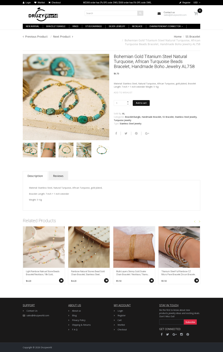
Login (120, 310)
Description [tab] (35, 176)
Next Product (62, 36)
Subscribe (190, 322)
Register (122, 315)
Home (178, 36)
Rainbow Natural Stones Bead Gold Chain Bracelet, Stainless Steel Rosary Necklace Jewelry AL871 (88, 273)
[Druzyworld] (43, 13)
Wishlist (121, 324)
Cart (120, 320)
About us (76, 310)
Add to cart (141, 103)
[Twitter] (125, 133)
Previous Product (36, 36)
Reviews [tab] (58, 176)
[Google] (147, 133)
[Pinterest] (187, 334)
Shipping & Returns (81, 324)
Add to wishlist (123, 92)
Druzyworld (46, 347)
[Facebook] (116, 133)
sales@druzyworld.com (38, 315)
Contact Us (32, 310)
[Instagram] (181, 334)
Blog (74, 315)
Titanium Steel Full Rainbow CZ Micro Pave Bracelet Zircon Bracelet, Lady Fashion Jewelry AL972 (178, 273)
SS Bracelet (193, 36)
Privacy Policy (78, 320)
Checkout (122, 329)
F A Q (75, 329)
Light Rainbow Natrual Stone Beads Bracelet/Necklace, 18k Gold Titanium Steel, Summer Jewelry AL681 (42, 273)
